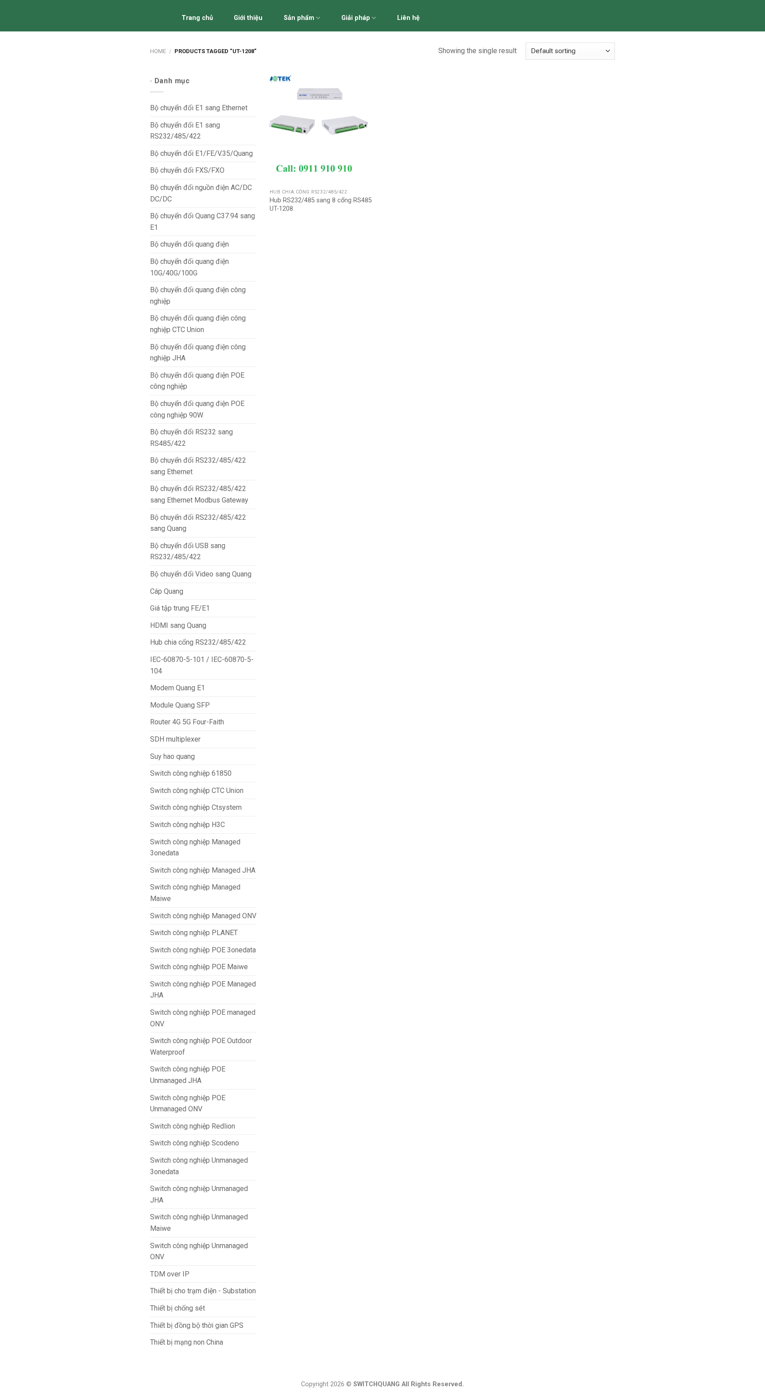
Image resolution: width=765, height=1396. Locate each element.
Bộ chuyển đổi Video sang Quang (200, 574)
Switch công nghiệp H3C (187, 824)
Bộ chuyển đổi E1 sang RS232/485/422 (185, 131)
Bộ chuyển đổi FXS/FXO (187, 170)
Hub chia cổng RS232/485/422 (198, 642)
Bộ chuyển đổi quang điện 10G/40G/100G (189, 267)
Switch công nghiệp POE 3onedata (203, 950)
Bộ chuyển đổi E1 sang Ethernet (198, 108)
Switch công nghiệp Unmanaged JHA (199, 1194)
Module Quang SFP (180, 705)
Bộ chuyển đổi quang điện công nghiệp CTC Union (198, 324)
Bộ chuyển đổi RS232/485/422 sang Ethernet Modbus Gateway (199, 494)
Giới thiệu (248, 18)
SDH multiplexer (175, 739)
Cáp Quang (166, 591)
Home (158, 51)
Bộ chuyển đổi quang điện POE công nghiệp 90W (197, 409)
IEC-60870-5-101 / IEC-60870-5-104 (202, 665)
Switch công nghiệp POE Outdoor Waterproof (201, 1046)
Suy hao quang (172, 756)
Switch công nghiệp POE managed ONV (202, 1018)
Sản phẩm (299, 18)
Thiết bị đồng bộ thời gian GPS (196, 1325)
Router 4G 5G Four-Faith (187, 722)
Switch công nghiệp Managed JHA (202, 870)
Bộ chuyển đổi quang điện (189, 244)
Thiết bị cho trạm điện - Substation (203, 1291)
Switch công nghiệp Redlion (192, 1126)
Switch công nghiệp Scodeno (194, 1143)
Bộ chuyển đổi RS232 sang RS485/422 (191, 438)
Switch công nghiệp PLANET (194, 932)
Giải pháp (355, 18)
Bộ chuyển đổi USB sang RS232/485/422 (187, 551)
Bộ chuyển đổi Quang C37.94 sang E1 (202, 222)
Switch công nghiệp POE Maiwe (199, 967)
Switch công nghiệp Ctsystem (196, 807)
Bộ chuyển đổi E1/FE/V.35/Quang (201, 153)
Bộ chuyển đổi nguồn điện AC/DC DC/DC (201, 193)
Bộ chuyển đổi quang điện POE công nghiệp (197, 381)
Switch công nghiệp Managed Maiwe (195, 893)
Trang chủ (197, 18)
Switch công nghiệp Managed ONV (203, 916)
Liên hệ (408, 18)
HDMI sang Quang (178, 625)
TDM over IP (169, 1274)
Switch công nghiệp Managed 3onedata (195, 848)
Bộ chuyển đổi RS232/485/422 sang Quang (198, 523)
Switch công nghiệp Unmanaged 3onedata (199, 1166)
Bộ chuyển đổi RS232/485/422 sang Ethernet (198, 466)
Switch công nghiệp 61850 (191, 773)
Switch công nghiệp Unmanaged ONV (199, 1251)
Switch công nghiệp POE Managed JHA (203, 990)
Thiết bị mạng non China (186, 1342)
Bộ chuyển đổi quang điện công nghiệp (198, 295)
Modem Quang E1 (177, 688)
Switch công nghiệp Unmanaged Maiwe (199, 1223)
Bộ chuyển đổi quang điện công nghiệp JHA (198, 353)
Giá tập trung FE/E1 (180, 608)
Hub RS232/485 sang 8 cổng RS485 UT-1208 (321, 205)
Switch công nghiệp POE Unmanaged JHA (187, 1075)
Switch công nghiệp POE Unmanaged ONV (187, 1104)
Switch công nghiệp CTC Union (196, 790)
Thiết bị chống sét (177, 1308)
